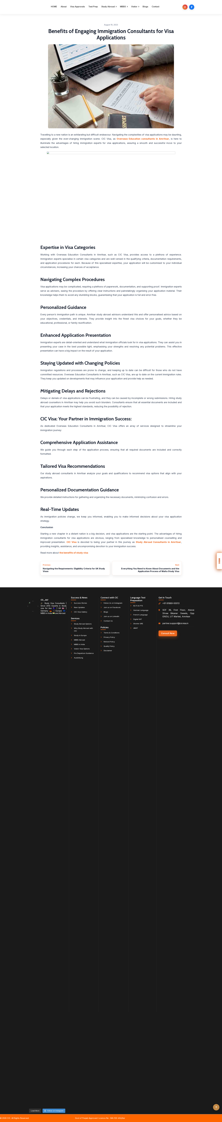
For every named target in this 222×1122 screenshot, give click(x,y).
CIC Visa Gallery (80, 612)
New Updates (79, 607)
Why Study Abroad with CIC (83, 629)
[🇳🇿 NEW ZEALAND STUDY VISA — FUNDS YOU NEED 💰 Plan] (47, 991)
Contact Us (108, 621)
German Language (140, 610)
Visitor (134, 6)
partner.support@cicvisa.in (175, 623)
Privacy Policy (109, 637)
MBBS (123, 6)
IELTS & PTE (138, 606)
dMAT (135, 628)
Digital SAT (137, 619)
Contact (155, 6)
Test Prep (93, 6)
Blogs (145, 6)
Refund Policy (109, 642)
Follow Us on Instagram (113, 603)
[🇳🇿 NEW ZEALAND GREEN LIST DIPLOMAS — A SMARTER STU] (60, 746)
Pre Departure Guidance (84, 653)
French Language (140, 615)
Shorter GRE (138, 624)
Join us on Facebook (112, 607)
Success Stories (80, 603)
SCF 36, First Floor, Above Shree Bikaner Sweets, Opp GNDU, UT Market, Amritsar (178, 613)
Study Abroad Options (83, 624)
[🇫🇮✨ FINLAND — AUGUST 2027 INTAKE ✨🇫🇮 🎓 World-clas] (47, 696)
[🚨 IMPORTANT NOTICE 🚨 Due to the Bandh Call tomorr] (34, 939)
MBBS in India (79, 644)
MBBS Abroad (79, 640)
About (64, 6)
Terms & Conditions (111, 633)
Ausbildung (78, 658)
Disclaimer (108, 650)
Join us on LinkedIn (111, 616)
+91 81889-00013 (170, 603)
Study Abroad (108, 6)
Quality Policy (109, 646)
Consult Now (167, 633)
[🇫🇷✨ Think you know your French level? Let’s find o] (34, 701)
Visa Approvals (77, 6)
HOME (54, 6)
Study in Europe (80, 635)
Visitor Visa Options (82, 649)
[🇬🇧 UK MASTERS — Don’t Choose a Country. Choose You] (60, 973)
